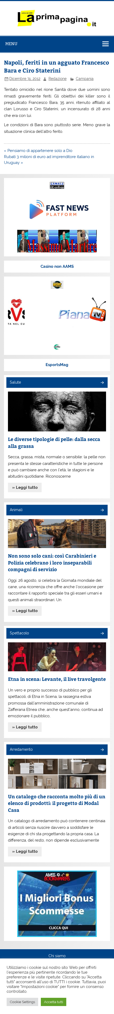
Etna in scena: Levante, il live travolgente (57, 679)
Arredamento (21, 749)
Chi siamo (57, 956)
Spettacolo (19, 633)
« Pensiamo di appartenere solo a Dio (38, 150)
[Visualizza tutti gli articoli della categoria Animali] (102, 510)
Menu (11, 43)
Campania (85, 79)
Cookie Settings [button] (22, 1002)
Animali (16, 510)
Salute (15, 382)
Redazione (58, 79)
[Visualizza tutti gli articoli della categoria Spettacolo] (102, 633)
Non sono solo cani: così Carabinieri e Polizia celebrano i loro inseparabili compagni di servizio (52, 562)
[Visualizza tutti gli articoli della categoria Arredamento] (102, 750)
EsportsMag (57, 364)
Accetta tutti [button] (53, 1002)
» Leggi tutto (25, 487)
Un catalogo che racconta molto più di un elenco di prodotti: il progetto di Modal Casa (56, 803)
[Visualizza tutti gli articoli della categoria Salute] (102, 383)
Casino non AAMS (57, 266)
